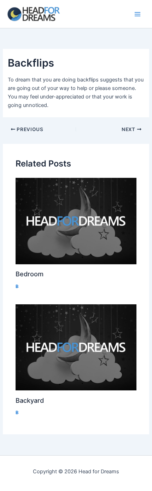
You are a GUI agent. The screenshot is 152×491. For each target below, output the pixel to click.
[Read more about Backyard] (76, 347)
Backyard (30, 400)
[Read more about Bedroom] (76, 221)
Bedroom (29, 274)
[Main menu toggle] (137, 14)
